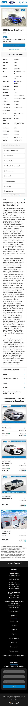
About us (14, 625)
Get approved (14, 634)
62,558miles (22, 535)
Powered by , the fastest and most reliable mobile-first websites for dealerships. (14, 698)
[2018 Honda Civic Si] (14, 484)
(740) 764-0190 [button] (15, 607)
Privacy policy (14, 647)
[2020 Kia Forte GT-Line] (14, 519)
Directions (14, 642)
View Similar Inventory (14, 49)
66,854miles (22, 465)
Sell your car (14, 629)
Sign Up (14, 686)
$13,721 (5, 505)
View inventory (14, 621)
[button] (20, 2)
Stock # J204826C (6, 461)
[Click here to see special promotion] (14, 6)
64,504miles (22, 430)
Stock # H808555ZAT (7, 496)
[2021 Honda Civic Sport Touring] (14, 449)
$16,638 (5, 540)
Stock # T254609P (6, 531)
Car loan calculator (14, 638)
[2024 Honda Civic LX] (14, 414)
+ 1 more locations (14, 611)
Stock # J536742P (6, 426)
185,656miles (22, 500)
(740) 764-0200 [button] (15, 588)
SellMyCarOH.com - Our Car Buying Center (13, 655)
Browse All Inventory (14, 45)
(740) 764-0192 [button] (15, 579)
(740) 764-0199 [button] (15, 598)
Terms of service (14, 651)
